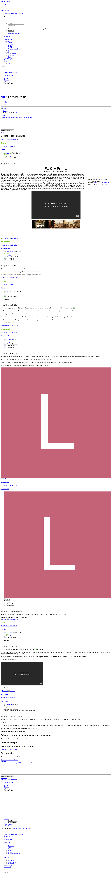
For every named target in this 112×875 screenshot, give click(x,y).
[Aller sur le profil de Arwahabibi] (5, 238)
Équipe (10, 47)
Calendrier (11, 44)
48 (8, 707)
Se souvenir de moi (14, 29)
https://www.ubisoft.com (101, 182)
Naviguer (7, 41)
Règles (10, 46)
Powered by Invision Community (21, 828)
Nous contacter (9, 824)
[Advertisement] (56, 89)
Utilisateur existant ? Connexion (14, 13)
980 (9, 602)
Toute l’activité (12, 53)
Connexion (11, 30)
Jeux (17, 112)
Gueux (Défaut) (12, 822)
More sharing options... (7, 130)
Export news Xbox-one (11, 72)
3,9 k (9, 255)
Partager (3, 115)
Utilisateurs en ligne (14, 49)
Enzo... (5, 111)
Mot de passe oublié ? (14, 33)
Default (10, 820)
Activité (6, 52)
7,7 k (9, 156)
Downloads (7, 60)
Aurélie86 (4, 694)
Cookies (6, 825)
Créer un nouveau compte (9, 749)
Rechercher (11, 55)
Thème (6, 819)
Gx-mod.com (8, 39)
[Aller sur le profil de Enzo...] (3, 108)
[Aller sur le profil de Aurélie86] (4, 691)
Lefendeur (5, 482)
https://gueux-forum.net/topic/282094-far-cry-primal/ (16, 117)
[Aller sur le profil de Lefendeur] (56, 477)
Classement (8, 58)
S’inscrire (7, 36)
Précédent (11, 846)
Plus (9, 50)
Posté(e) (9, 146)
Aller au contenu (6, 1)
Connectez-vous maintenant (9, 760)
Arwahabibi (5, 248)
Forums (10, 42)
